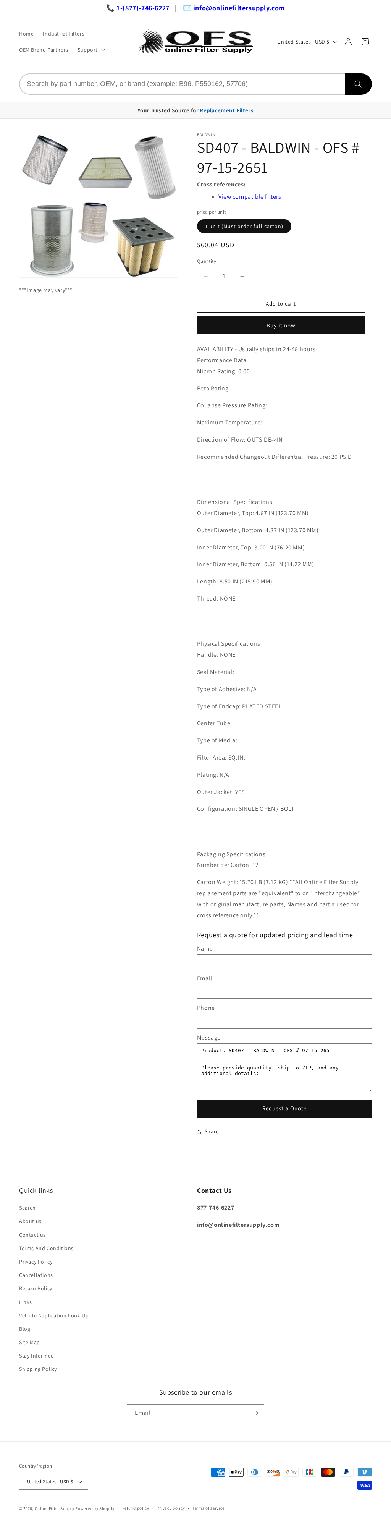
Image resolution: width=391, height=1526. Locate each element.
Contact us (32, 1234)
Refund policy (135, 1508)
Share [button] (212, 1131)
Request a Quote (284, 1108)
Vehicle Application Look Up (54, 1315)
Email (204, 978)
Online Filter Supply (54, 1508)
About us (30, 1221)
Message (209, 1038)
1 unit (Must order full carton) (244, 226)
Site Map (29, 1342)
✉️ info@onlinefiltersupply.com (234, 7)
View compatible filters (249, 197)
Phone (206, 1008)
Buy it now (281, 325)
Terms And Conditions (46, 1248)
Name (205, 948)
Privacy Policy (35, 1261)
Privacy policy (171, 1508)
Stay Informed (36, 1355)
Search (27, 1207)
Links (25, 1302)
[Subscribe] (255, 1413)
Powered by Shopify (95, 1508)
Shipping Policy (38, 1369)
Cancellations (36, 1275)
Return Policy (35, 1288)
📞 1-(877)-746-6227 (138, 7)
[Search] (358, 84)
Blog (24, 1328)
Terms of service (208, 1508)
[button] (90, 50)
